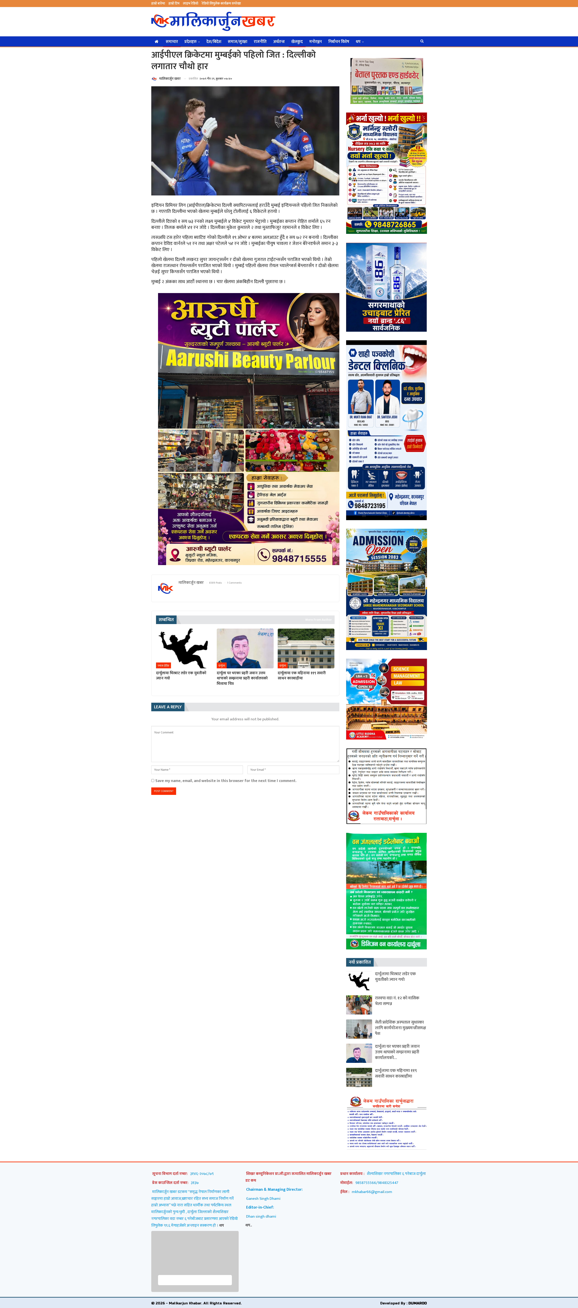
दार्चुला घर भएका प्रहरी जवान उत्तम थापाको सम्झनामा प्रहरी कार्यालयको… (397, 1052)
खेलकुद (297, 41)
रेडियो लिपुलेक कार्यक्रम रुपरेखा (221, 3)
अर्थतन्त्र (279, 41)
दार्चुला (221, 665)
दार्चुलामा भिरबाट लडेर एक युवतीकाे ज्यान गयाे (395, 976)
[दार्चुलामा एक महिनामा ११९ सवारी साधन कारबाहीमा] (306, 648)
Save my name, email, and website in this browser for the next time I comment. (225, 780)
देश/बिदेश (213, 41)
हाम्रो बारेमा (158, 3)
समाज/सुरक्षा (237, 41)
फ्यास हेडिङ (163, 665)
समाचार (172, 41)
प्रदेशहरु (190, 41)
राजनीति (260, 41)
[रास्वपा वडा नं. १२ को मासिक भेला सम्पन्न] (359, 1004)
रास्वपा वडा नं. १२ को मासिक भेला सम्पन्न (397, 1001)
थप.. (248, 1225)
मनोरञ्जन (315, 41)
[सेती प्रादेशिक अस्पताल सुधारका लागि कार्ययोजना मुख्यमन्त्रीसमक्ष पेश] (359, 1029)
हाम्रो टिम (173, 3)
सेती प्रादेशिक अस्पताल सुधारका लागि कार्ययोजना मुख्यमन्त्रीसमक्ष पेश (400, 1028)
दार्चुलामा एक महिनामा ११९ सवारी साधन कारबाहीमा (396, 1073)
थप (358, 41)
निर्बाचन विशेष (338, 41)
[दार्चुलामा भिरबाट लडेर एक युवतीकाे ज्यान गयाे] (184, 648)
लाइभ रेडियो (190, 3)
